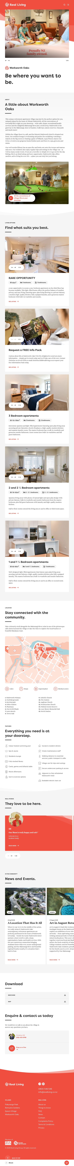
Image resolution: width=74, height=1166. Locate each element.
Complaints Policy (45, 1121)
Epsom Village (11, 1111)
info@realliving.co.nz (47, 1092)
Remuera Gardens (12, 1108)
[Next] (9, 60)
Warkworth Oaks (12, 1114)
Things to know (44, 1108)
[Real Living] (15, 4)
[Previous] (6, 60)
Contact (41, 1118)
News (40, 1114)
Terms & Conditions (46, 1124)
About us (42, 1104)
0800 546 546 (45, 1089)
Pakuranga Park (11, 1104)
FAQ (40, 1111)
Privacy (41, 1128)
